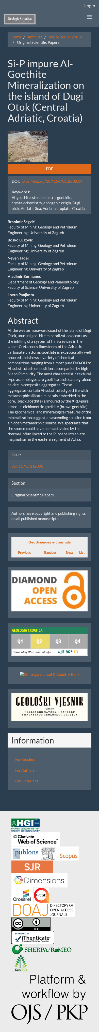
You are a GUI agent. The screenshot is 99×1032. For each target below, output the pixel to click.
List (82, 552)
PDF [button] (49, 168)
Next (69, 552)
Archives (35, 37)
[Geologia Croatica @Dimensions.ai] (39, 879)
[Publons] (25, 853)
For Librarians (26, 781)
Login (89, 5)
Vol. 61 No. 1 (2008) (65, 37)
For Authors (25, 770)
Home (16, 37)
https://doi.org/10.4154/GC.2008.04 (51, 181)
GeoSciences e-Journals (49, 542)
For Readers (25, 759)
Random (50, 552)
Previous (24, 552)
